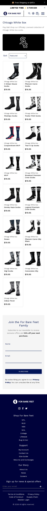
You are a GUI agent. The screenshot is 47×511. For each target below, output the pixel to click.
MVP (6, 175)
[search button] (29, 13)
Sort (5, 56)
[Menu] (43, 13)
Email (7, 356)
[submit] (40, 486)
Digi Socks (8, 271)
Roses (6, 239)
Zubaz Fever (9, 301)
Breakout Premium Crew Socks (33, 176)
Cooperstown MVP (12, 145)
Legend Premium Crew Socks (32, 208)
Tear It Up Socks (32, 145)
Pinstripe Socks (10, 116)
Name (7, 344)
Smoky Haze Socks (12, 207)
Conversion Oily (31, 271)
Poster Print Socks (33, 116)
